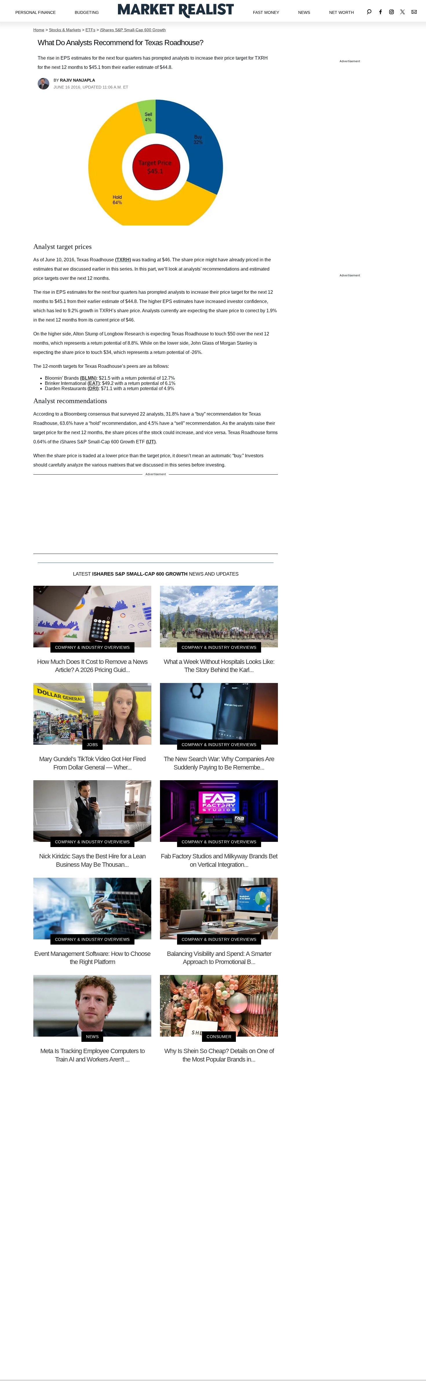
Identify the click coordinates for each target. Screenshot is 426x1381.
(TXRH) (123, 259)
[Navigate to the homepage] (176, 10)
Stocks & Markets (65, 29)
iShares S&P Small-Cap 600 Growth (133, 29)
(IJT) (151, 441)
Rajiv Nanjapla (77, 80)
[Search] (369, 10)
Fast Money (266, 12)
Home (38, 29)
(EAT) (94, 383)
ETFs (90, 29)
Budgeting (87, 12)
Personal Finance (35, 12)
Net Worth (341, 12)
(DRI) (93, 388)
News (304, 12)
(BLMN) (88, 378)
